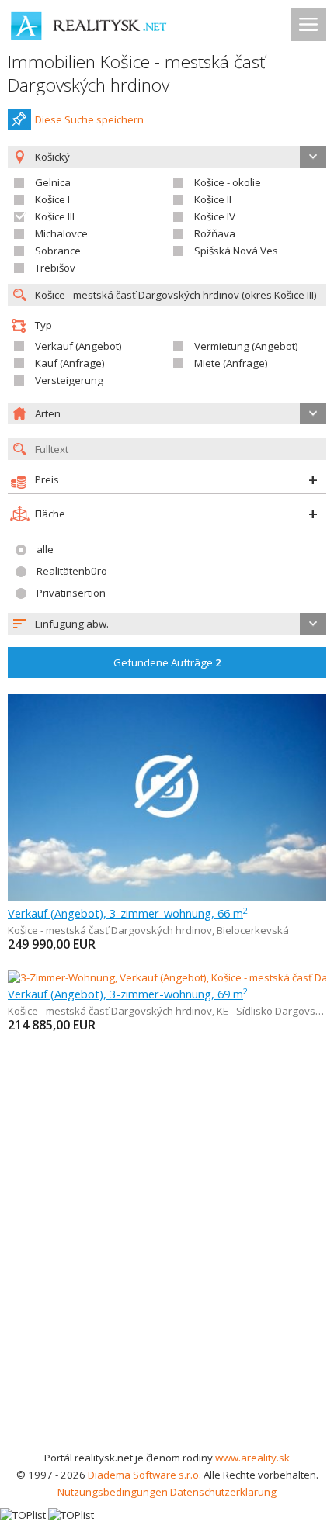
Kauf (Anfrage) (70, 363)
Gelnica (53, 182)
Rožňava (214, 233)
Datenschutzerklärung (223, 1492)
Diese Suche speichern (89, 119)
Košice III (55, 216)
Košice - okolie (227, 182)
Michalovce (61, 233)
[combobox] (167, 624)
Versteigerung (69, 380)
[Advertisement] (167, 1274)
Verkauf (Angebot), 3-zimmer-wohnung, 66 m (128, 913)
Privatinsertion (71, 593)
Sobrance (58, 251)
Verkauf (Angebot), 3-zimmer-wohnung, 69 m (128, 993)
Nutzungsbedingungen (112, 1492)
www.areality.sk (252, 1458)
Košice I (52, 199)
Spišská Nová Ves (236, 251)
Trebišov (55, 268)
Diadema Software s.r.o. (144, 1475)
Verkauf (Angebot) (78, 346)
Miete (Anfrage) (231, 363)
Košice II (212, 199)
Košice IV (214, 216)
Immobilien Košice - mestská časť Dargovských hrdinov (137, 73)
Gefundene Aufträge (167, 662)
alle (45, 549)
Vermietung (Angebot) (246, 346)
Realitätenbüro (72, 571)
